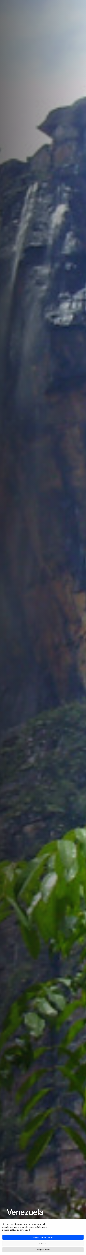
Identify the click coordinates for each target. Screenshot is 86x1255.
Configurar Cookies (43, 1250)
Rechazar (43, 1243)
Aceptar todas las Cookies (43, 1237)
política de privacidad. (20, 1230)
